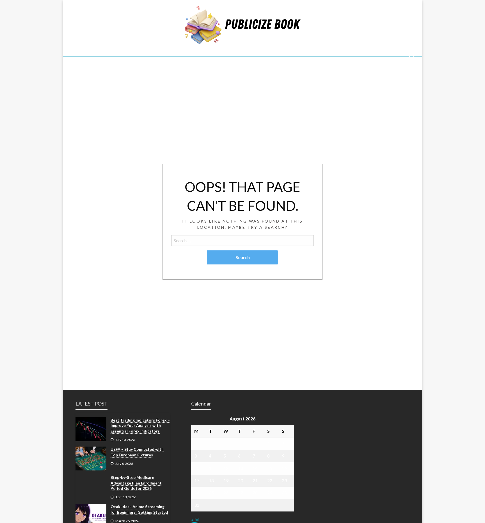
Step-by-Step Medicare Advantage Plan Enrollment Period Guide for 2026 (136, 483)
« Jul (195, 519)
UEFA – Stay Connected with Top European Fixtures (137, 452)
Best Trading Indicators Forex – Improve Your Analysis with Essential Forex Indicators (140, 425)
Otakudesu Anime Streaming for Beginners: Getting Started (139, 509)
